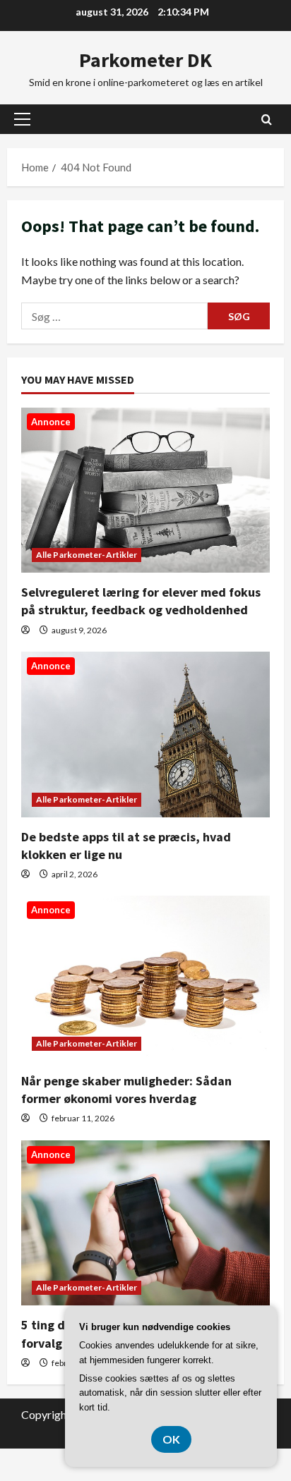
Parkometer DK (145, 60)
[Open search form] (266, 119)
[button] (22, 119)
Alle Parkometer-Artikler (86, 554)
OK (171, 1439)
